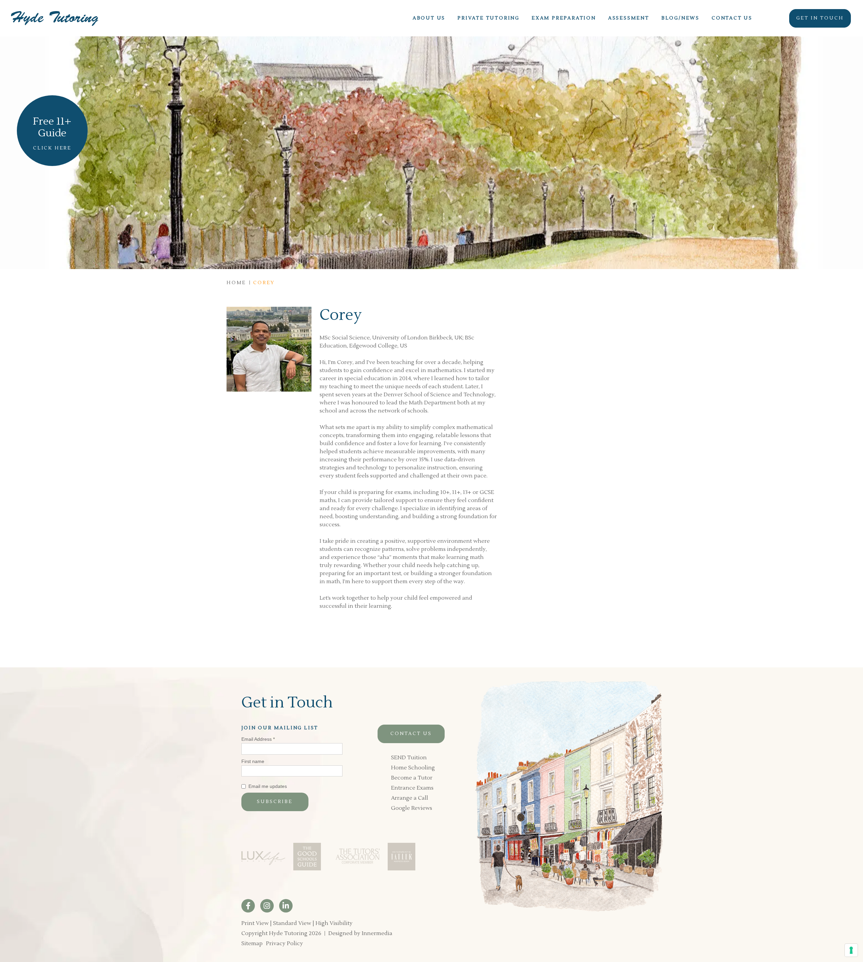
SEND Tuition (409, 757)
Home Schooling (413, 767)
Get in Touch (820, 18)
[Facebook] (248, 906)
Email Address (258, 739)
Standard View (292, 923)
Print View (255, 923)
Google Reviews (411, 808)
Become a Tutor (412, 777)
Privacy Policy (284, 943)
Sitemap (252, 943)
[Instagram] (267, 906)
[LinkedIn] (286, 906)
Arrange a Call (409, 798)
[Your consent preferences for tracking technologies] (851, 950)
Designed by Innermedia (360, 933)
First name (252, 761)
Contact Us (411, 734)
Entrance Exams (412, 788)
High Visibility (334, 923)
